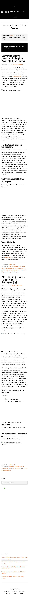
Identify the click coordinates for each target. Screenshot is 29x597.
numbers (7, 257)
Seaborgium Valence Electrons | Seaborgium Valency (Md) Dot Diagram (13, 58)
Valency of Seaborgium (13, 272)
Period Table (11, 264)
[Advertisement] (12, 529)
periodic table (17, 76)
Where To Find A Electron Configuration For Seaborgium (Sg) (13, 279)
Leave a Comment (18, 64)
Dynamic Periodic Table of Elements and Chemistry (14, 2)
